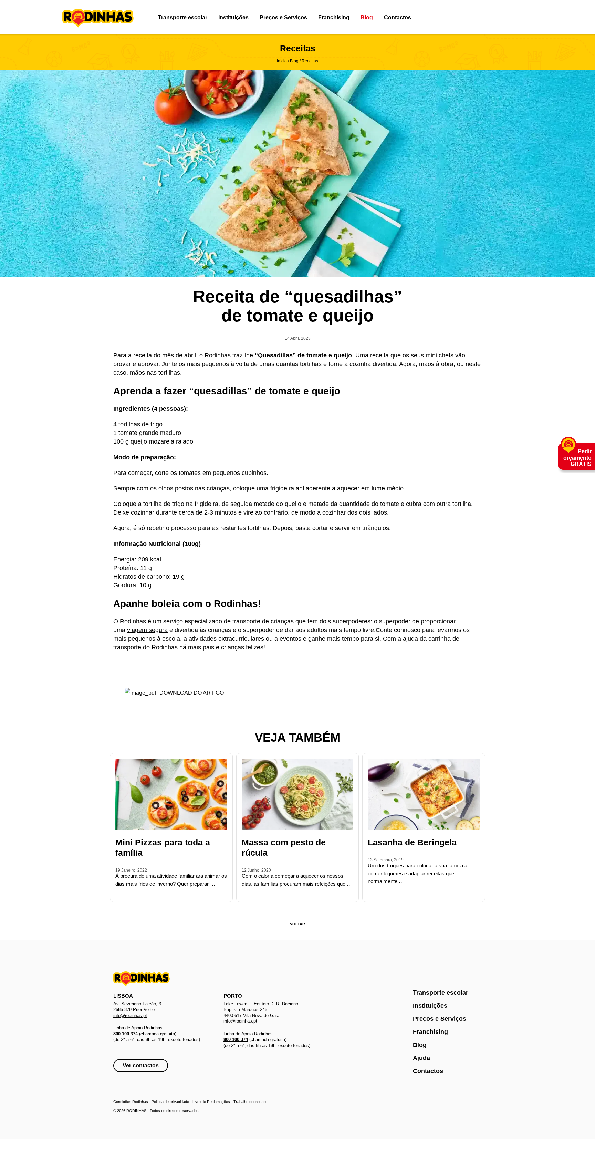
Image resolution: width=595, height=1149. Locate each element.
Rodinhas (98, 19)
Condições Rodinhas (130, 1102)
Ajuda (421, 1058)
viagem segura (147, 630)
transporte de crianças (263, 621)
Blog (367, 17)
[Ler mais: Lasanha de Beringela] (370, 893)
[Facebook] (518, 17)
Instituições (233, 17)
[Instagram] (528, 17)
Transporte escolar (182, 17)
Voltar (297, 924)
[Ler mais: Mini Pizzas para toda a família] (117, 893)
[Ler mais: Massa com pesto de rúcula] (244, 893)
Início (282, 61)
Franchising (333, 17)
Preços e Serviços (283, 17)
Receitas (310, 61)
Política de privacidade (170, 1102)
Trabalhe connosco (249, 1102)
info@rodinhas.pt (130, 1015)
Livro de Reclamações (211, 1102)
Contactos (397, 17)
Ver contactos (141, 1065)
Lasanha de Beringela (412, 842)
